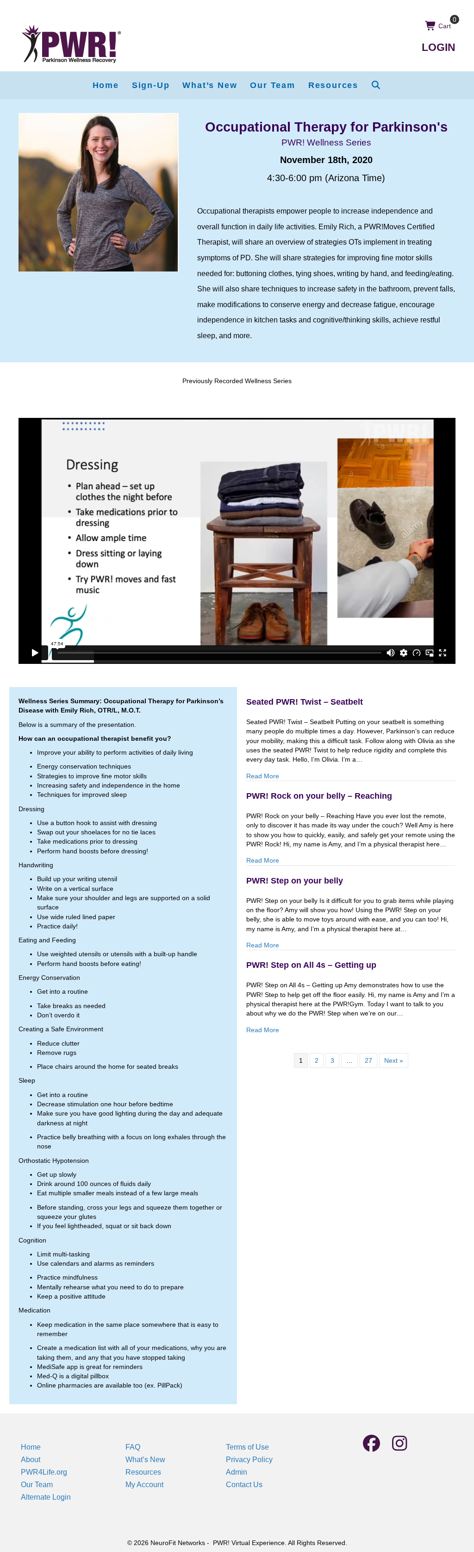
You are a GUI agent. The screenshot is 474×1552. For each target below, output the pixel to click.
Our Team (37, 1485)
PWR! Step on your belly (294, 880)
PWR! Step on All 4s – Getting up (311, 965)
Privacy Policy (249, 1460)
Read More (262, 776)
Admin (236, 1472)
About (30, 1460)
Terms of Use (247, 1447)
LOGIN (438, 47)
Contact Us (244, 1485)
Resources (143, 1472)
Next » (393, 1060)
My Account (144, 1485)
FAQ (132, 1447)
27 (368, 1060)
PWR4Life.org (44, 1472)
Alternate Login (46, 1497)
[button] (377, 85)
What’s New (145, 1460)
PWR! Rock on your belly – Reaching (319, 796)
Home (31, 1447)
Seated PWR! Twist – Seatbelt (304, 702)
